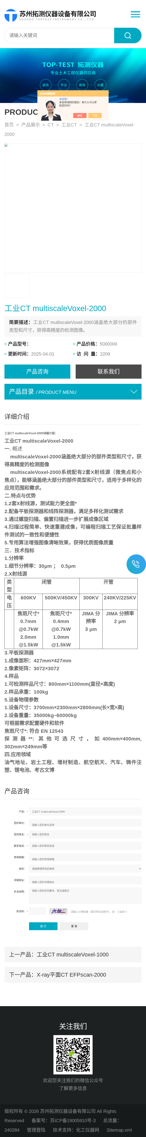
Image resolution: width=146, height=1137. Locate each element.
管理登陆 (36, 1130)
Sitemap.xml (119, 1130)
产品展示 (30, 124)
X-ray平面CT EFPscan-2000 (71, 975)
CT (51, 124)
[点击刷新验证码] (58, 911)
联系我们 (109, 371)
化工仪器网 (87, 1130)
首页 (9, 124)
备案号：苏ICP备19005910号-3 (64, 1120)
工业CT (69, 124)
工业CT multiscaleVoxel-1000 (73, 954)
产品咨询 (37, 371)
